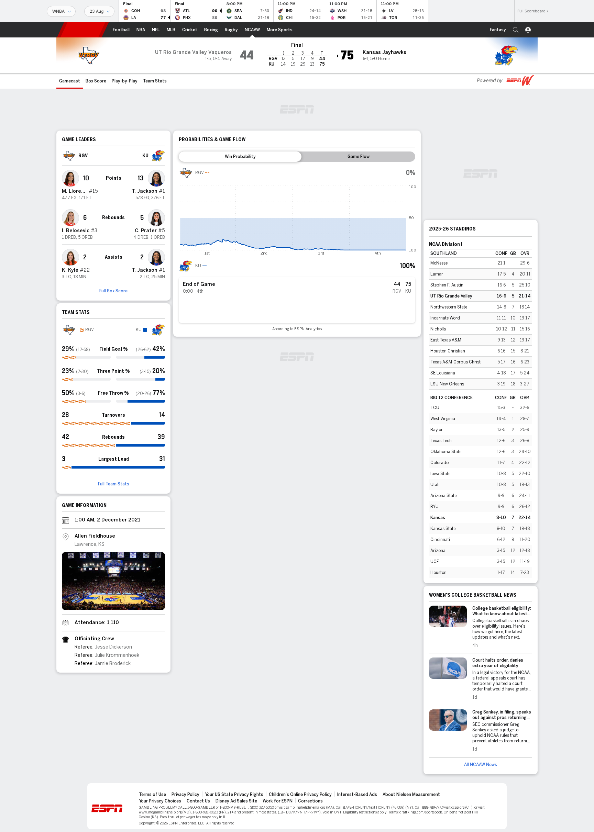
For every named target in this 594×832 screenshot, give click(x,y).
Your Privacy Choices (160, 801)
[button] (515, 30)
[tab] (240, 156)
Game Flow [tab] (359, 156)
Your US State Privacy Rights (234, 794)
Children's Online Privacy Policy (300, 794)
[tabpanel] (297, 248)
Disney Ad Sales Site (236, 801)
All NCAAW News (480, 764)
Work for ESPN (278, 801)
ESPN (83, 29)
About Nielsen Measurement (411, 794)
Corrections (310, 801)
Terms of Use (152, 794)
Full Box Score (113, 291)
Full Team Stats (113, 484)
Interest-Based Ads (357, 794)
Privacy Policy (185, 794)
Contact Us (198, 801)
